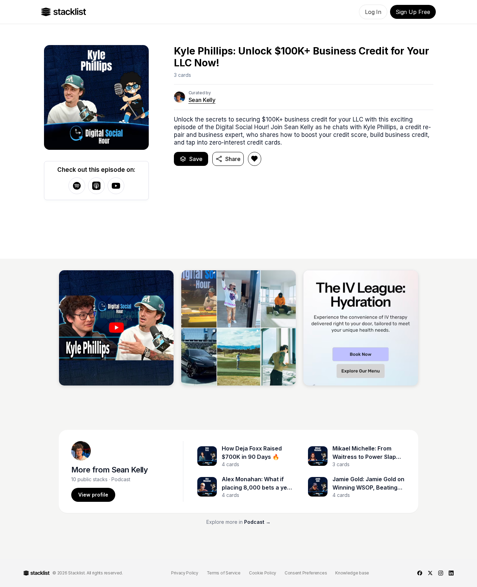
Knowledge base (352, 572)
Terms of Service (224, 572)
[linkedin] (451, 573)
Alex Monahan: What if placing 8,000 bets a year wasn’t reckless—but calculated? (257, 484)
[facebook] (419, 573)
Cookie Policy (262, 572)
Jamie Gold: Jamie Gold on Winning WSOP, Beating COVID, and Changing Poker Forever (368, 484)
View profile (93, 495)
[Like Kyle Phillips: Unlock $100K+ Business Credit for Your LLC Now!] (254, 159)
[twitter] (430, 573)
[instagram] (440, 573)
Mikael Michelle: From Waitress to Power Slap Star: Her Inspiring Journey (364, 453)
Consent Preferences (306, 572)
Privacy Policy (184, 572)
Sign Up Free (413, 11)
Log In (373, 11)
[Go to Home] (63, 12)
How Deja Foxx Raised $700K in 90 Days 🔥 (252, 452)
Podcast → (257, 522)
